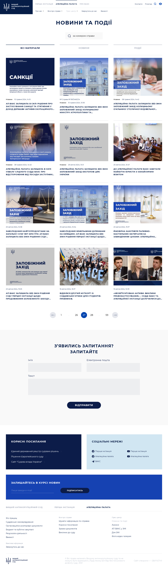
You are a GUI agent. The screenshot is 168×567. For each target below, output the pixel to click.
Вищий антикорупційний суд (24, 507)
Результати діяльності (16, 533)
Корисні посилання (68, 525)
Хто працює (11, 518)
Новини (9, 99)
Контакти (138, 4)
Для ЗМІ (115, 532)
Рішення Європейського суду (27, 456)
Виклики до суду (67, 532)
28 (91, 315)
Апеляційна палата (66, 4)
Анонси (115, 525)
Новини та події (119, 521)
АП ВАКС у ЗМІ (119, 529)
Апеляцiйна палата (104, 456)
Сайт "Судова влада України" (26, 462)
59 (107, 315)
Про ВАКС (84, 4)
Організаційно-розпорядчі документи (24, 526)
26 (76, 315)
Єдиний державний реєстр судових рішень (35, 451)
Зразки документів (68, 529)
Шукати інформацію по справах (74, 521)
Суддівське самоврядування (19, 522)
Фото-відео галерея (121, 536)
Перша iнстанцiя (44, 4)
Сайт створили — (142, 561)
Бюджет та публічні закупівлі (20, 529)
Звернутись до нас (89, 11)
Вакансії (104, 11)
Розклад (148, 4)
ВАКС (98, 461)
